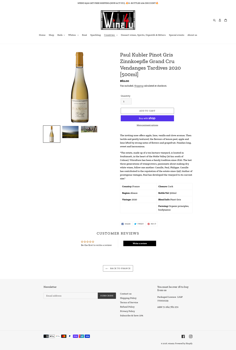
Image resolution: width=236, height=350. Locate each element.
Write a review (140, 243)
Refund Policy (127, 306)
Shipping (138, 85)
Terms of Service (129, 302)
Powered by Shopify (183, 343)
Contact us (126, 293)
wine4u (171, 343)
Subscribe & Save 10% (131, 315)
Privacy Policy (127, 311)
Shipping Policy (128, 298)
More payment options (147, 125)
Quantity (125, 95)
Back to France (120, 268)
